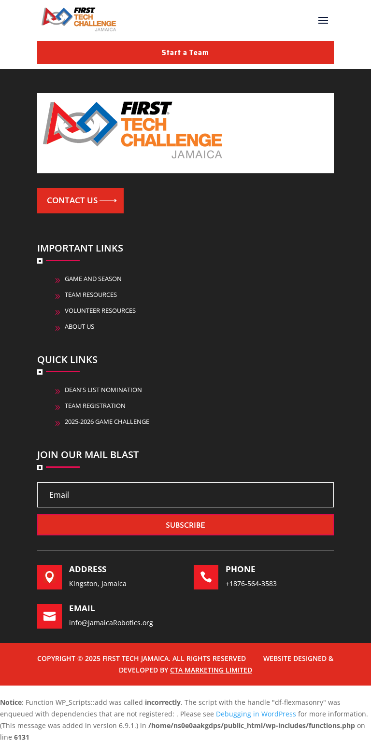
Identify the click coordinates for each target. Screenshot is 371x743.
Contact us (72, 200)
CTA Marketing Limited (211, 669)
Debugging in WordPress (256, 713)
